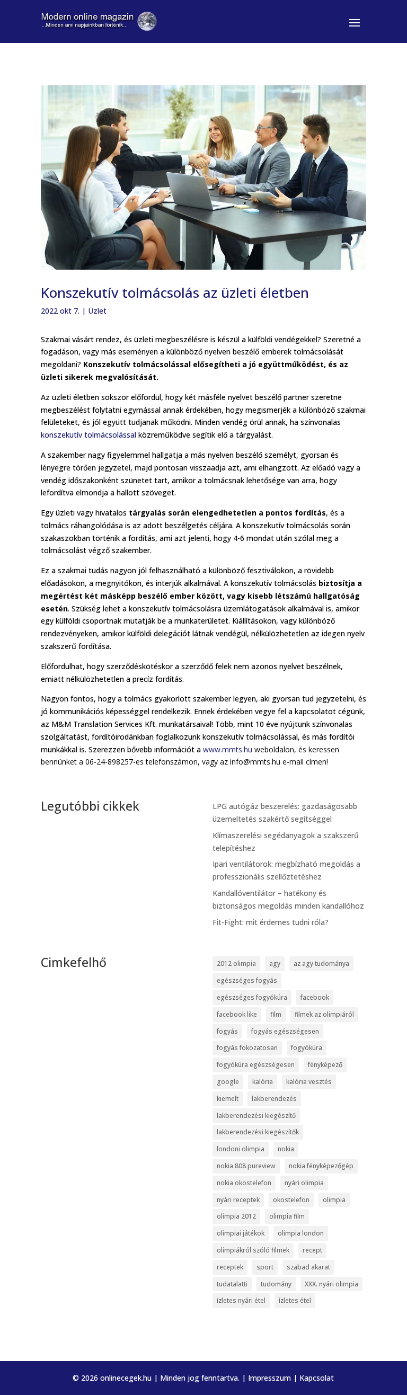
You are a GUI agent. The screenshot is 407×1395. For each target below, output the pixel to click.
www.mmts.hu (227, 749)
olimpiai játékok (240, 1233)
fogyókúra (306, 1047)
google (228, 1081)
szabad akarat (308, 1267)
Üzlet (97, 311)
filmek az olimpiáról (324, 1014)
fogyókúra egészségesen (256, 1064)
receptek (230, 1267)
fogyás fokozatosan (247, 1047)
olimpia (334, 1199)
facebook (314, 997)
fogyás (227, 1031)
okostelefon (291, 1199)
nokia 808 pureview (246, 1165)
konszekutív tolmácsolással (88, 435)
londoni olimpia (240, 1148)
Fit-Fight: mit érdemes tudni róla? (271, 922)
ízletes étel (295, 1300)
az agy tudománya (321, 963)
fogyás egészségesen (285, 1031)
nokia (286, 1148)
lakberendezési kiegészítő (256, 1115)
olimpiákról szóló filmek (253, 1250)
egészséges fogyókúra (252, 997)
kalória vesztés (309, 1081)
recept (312, 1250)
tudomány (276, 1284)
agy (274, 963)
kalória (262, 1081)
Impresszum (269, 1378)
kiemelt (227, 1098)
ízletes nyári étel (241, 1300)
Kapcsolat (316, 1378)
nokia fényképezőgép (321, 1165)
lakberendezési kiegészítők (258, 1131)
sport (264, 1267)
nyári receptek (238, 1199)
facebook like (237, 1014)
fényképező (325, 1064)
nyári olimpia (304, 1182)
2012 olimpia (236, 963)
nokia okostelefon (244, 1182)
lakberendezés (274, 1098)
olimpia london (301, 1233)
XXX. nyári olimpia (331, 1284)
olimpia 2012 (236, 1216)
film (275, 1014)
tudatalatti (232, 1284)
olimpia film (287, 1216)
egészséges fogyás (247, 980)
